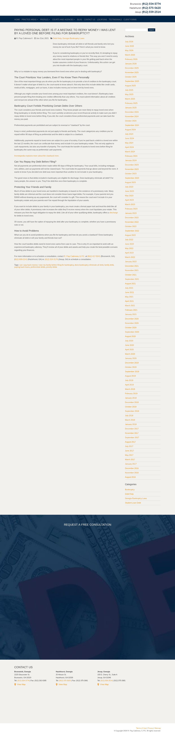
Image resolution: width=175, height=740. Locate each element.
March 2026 (130, 55)
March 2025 (130, 99)
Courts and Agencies (62, 19)
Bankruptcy (130, 490)
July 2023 (129, 187)
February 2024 (131, 156)
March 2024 (130, 152)
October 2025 (130, 77)
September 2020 (132, 332)
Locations (102, 19)
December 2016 (132, 468)
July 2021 (129, 288)
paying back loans (22, 267)
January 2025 (131, 108)
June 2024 (129, 138)
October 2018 (130, 407)
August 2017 (130, 442)
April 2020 (129, 350)
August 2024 (130, 130)
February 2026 (131, 59)
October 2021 (130, 275)
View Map (21, 684)
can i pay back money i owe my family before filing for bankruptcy (46, 265)
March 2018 (130, 420)
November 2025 (132, 72)
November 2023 (132, 169)
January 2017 (131, 464)
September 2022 (132, 231)
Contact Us (89, 19)
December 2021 (132, 266)
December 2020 (132, 319)
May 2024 (129, 143)
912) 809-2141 (21, 259)
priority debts (51, 267)
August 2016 (130, 477)
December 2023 (132, 165)
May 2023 (129, 196)
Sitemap (158, 728)
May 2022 (129, 248)
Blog (79, 19)
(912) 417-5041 (93, 256)
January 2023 (131, 213)
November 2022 (132, 222)
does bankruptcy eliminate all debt (89, 265)
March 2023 (130, 204)
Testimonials (115, 19)
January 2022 (131, 262)
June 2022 (129, 244)
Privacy (150, 728)
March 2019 (130, 389)
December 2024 (132, 112)
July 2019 (129, 380)
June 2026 (129, 46)
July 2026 (129, 42)
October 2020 (130, 328)
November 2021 (132, 270)
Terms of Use (141, 728)
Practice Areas (29, 19)
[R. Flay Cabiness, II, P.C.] (39, 13)
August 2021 (130, 284)
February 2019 (131, 394)
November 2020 (132, 323)
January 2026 (131, 64)
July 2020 (129, 341)
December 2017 (132, 429)
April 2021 (129, 301)
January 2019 (131, 398)
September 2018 (132, 411)
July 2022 (129, 240)
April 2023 (129, 200)
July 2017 (129, 446)
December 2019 (132, 363)
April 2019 (129, 385)
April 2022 (129, 253)
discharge (114, 213)
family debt (109, 265)
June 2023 (129, 191)
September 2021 (132, 279)
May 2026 (129, 50)
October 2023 (130, 174)
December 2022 (132, 218)
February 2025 (131, 103)
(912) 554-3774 (151, 3)
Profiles (44, 19)
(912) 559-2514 (151, 12)
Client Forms (130, 19)
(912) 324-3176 (51, 259)
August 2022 (130, 235)
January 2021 (131, 314)
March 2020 (130, 354)
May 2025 (129, 94)
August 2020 (130, 336)
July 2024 (129, 134)
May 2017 (129, 455)
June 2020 (129, 345)
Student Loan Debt (133, 503)
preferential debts (38, 267)
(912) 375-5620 (151, 8)
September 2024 (132, 125)
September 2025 (132, 81)
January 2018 (131, 424)
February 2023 (131, 209)
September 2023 (132, 178)
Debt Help (57, 38)
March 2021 (130, 306)
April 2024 (129, 147)
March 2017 (130, 460)
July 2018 (129, 416)
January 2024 (131, 160)
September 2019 (132, 372)
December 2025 (132, 68)
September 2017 (132, 438)
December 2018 (132, 402)
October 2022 (130, 226)
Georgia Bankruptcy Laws (73, 38)
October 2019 (130, 367)
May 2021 (129, 297)
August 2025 (130, 86)
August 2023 (130, 182)
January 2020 (131, 358)
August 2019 (130, 376)
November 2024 (132, 116)
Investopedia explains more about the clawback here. (36, 156)
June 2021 (129, 292)
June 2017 (129, 451)
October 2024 (130, 121)
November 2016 (132, 473)
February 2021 (131, 310)
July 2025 (129, 90)
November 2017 (132, 433)
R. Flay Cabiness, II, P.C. (74, 256)
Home (17, 19)
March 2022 (130, 257)
